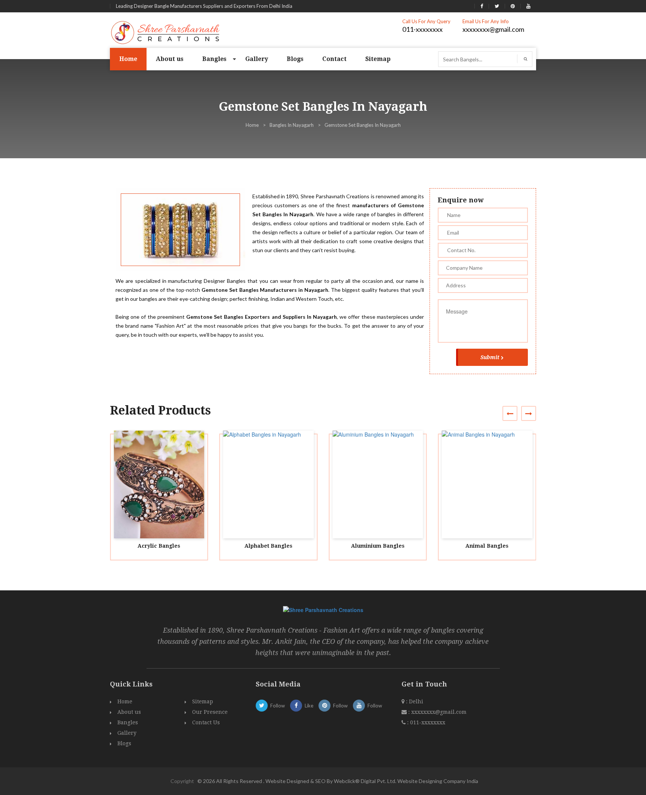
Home (128, 58)
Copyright (182, 781)
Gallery (256, 58)
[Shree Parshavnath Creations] (166, 32)
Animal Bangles (486, 546)
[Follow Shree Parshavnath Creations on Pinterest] (513, 6)
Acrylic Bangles (159, 546)
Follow (277, 706)
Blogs (295, 58)
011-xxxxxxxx (422, 29)
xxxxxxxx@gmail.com (493, 29)
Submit (489, 357)
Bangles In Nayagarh (292, 125)
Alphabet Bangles (268, 546)
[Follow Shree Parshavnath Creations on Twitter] (497, 6)
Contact (334, 58)
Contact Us (206, 722)
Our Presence (210, 712)
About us (170, 58)
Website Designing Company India (437, 781)
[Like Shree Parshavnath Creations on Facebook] (481, 6)
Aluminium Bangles (377, 546)
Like (309, 706)
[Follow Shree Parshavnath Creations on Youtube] (528, 6)
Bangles (214, 58)
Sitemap (378, 58)
